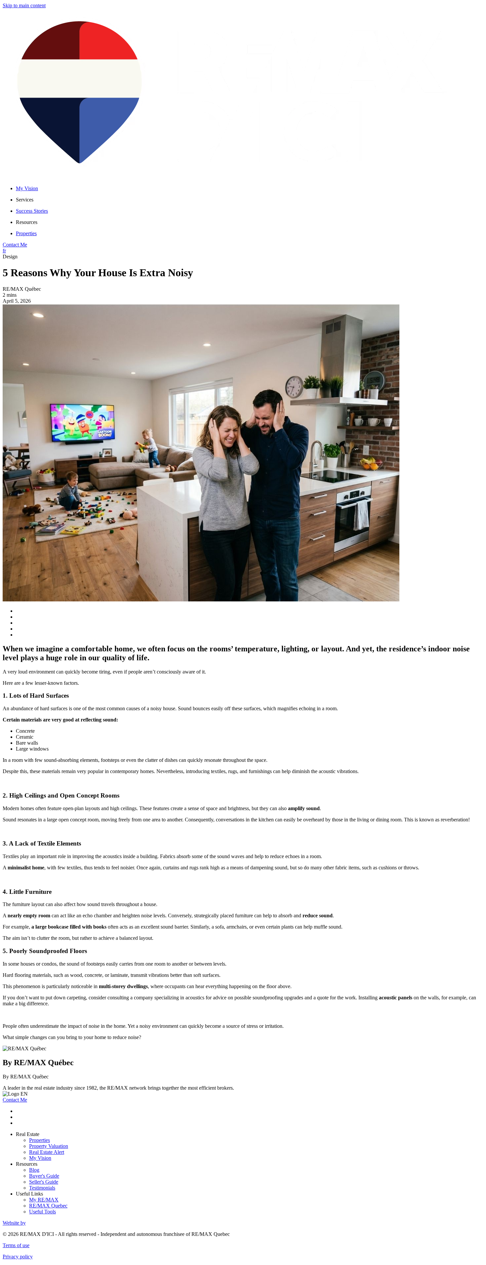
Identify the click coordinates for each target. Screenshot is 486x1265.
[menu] (249, 200)
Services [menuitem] (24, 199)
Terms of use (16, 1245)
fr (4, 250)
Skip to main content (24, 5)
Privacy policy (18, 1256)
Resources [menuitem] (26, 222)
